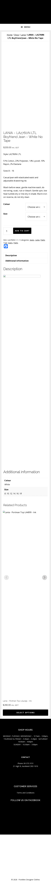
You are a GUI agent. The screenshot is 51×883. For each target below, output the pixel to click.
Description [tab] (11, 255)
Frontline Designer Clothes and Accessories (25, 7)
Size (5, 213)
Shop (16, 34)
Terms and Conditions (25, 793)
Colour (6, 204)
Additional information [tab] (17, 260)
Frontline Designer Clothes (29, 879)
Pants (42, 240)
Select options (25, 712)
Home (9, 34)
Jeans (32, 240)
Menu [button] (27, 27)
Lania (23, 34)
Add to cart (22, 231)
